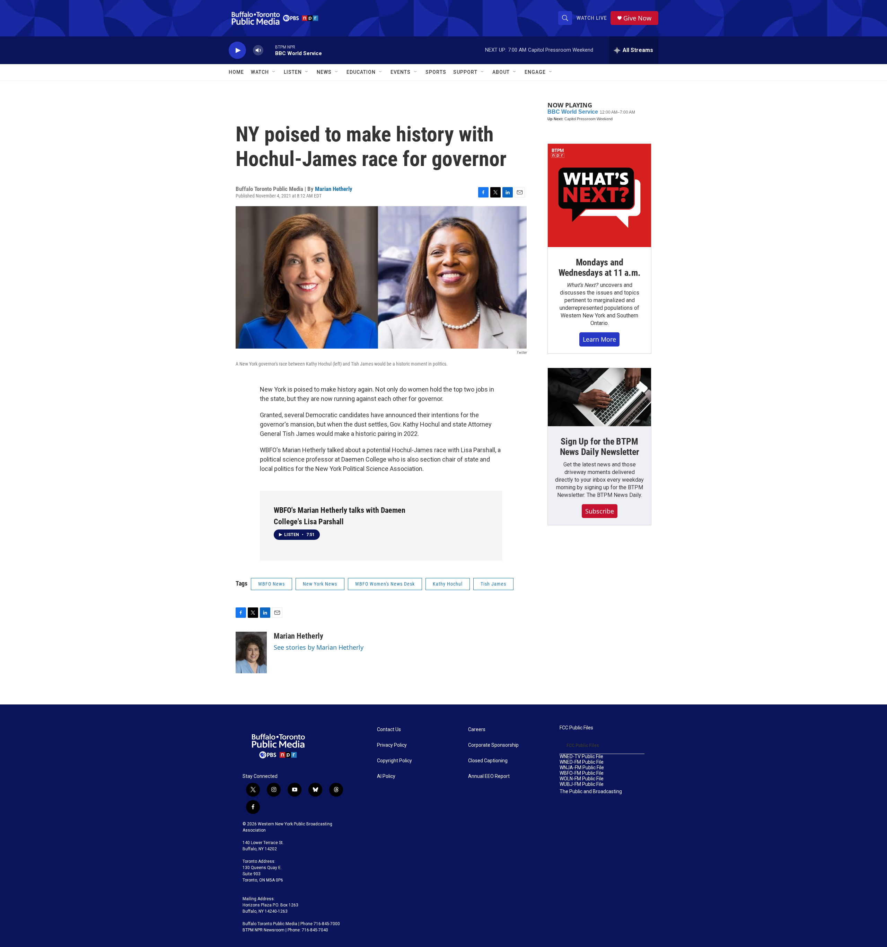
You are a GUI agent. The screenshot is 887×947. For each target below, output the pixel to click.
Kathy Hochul (448, 584)
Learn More (599, 339)
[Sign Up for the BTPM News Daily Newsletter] (599, 397)
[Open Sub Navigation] (274, 72)
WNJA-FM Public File (582, 767)
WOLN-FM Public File (582, 778)
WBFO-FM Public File (582, 773)
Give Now (637, 18)
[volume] (258, 50)
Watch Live (592, 18)
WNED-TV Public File (581, 756)
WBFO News (271, 584)
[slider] (269, 50)
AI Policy (386, 776)
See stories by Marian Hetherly (318, 647)
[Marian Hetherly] (251, 652)
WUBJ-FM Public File (582, 784)
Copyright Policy (394, 760)
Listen (293, 72)
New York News (320, 584)
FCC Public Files (576, 727)
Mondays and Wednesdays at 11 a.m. (600, 267)
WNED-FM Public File (582, 762)
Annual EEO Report (489, 776)
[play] (237, 50)
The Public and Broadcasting (591, 791)
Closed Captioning (488, 760)
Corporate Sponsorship (493, 745)
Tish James (493, 584)
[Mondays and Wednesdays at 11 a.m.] (599, 195)
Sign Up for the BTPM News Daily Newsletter (599, 446)
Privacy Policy (392, 745)
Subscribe (599, 511)
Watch (260, 72)
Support (465, 72)
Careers (476, 729)
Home (236, 72)
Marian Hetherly (333, 188)
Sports (435, 72)
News (324, 72)
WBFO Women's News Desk (385, 584)
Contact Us (389, 729)
